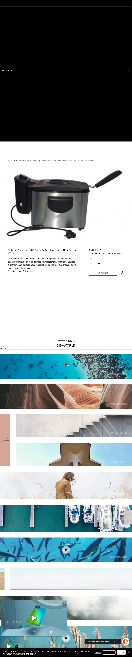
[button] (66, 71)
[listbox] (66, 71)
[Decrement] (91, 263)
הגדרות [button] (98, 652)
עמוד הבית (12, 161)
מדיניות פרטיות (9, 653)
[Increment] (99, 263)
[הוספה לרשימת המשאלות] (121, 272)
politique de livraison (112, 253)
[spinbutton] (95, 263)
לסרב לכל (109, 652)
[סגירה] (128, 652)
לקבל (121, 652)
